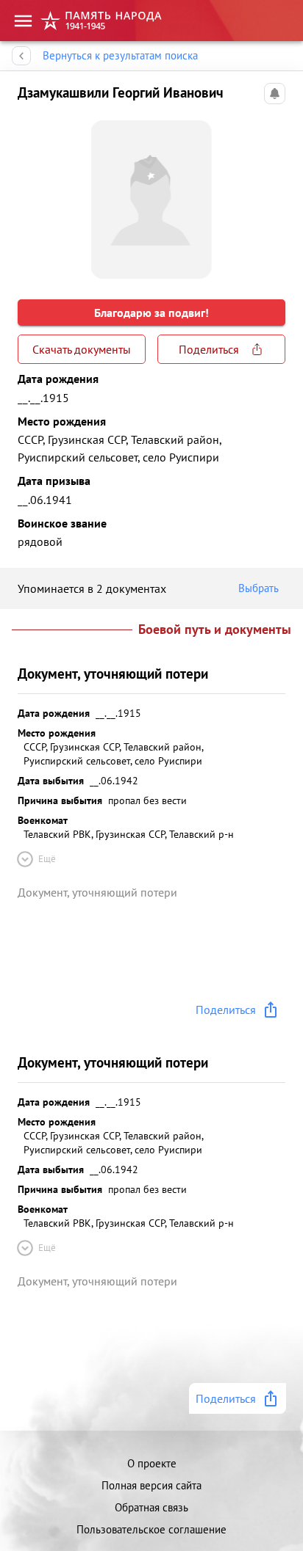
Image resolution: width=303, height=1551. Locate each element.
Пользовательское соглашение (151, 1529)
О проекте (152, 1463)
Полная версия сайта (151, 1485)
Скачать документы (81, 349)
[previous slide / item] (29, 193)
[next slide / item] (273, 193)
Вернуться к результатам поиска (120, 55)
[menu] (23, 21)
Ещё (47, 859)
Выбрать (258, 588)
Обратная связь (151, 1507)
